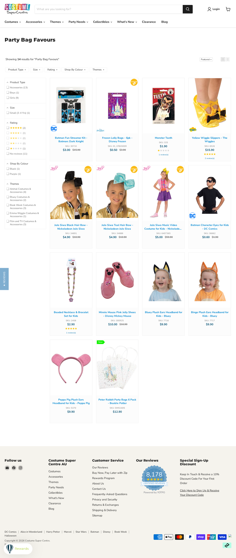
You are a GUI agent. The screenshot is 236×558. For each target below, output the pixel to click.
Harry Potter (53, 532)
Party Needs (77, 22)
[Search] (188, 9)
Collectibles (101, 22)
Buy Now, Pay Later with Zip (109, 473)
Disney (106, 532)
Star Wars (81, 532)
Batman (95, 532)
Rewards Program (103, 478)
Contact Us (99, 489)
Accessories (34, 22)
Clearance (149, 22)
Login (216, 9)
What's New (126, 22)
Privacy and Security (104, 499)
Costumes (12, 22)
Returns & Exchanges (105, 505)
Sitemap (97, 515)
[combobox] (109, 9)
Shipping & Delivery (104, 510)
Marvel (68, 532)
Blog (164, 22)
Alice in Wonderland (31, 532)
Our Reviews (100, 467)
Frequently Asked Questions (109, 494)
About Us (98, 483)
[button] (223, 59)
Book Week (120, 532)
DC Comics (10, 532)
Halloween (10, 535)
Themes (56, 22)
